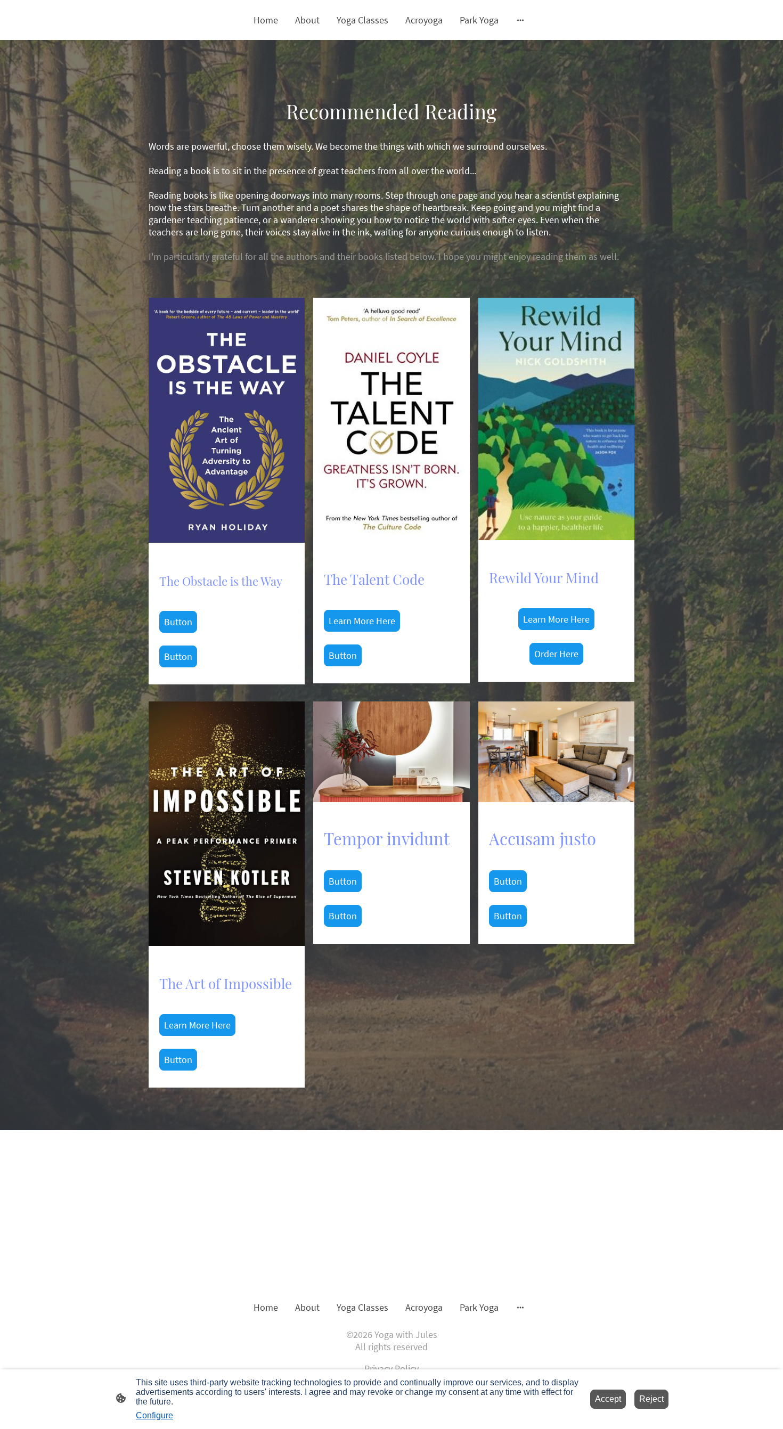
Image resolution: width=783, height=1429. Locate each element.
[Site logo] (391, 1273)
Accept (608, 1398)
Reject (651, 1398)
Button (178, 622)
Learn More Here (362, 621)
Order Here (556, 654)
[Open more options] (520, 20)
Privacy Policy (391, 1368)
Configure (154, 1415)
